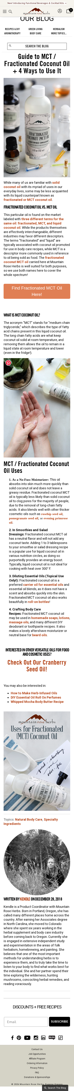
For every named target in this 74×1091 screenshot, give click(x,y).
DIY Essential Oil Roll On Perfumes (36, 697)
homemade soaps (44, 618)
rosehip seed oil (52, 514)
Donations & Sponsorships (37, 1077)
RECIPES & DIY (12, 29)
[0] (68, 13)
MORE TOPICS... (58, 33)
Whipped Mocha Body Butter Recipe (37, 702)
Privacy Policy (37, 1068)
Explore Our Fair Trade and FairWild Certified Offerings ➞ (37, 3)
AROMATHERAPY (12, 33)
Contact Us (37, 1049)
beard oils (39, 635)
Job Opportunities (37, 1054)
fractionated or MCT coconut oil (28, 200)
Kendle (25, 899)
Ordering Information (37, 1063)
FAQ (37, 1072)
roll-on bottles (38, 602)
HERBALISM (58, 29)
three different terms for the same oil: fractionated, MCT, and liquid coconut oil (34, 223)
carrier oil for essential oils (43, 585)
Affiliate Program (37, 1058)
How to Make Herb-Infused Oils (34, 693)
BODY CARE (35, 33)
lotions (64, 618)
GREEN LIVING (36, 29)
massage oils (19, 622)
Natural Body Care (28, 819)
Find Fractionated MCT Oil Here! (37, 291)
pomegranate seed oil (23, 518)
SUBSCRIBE (59, 1021)
